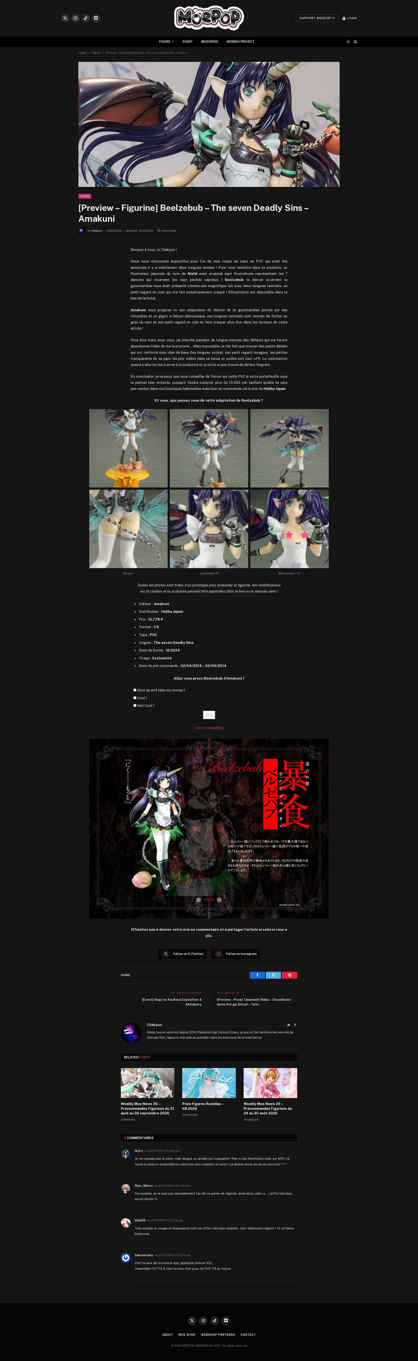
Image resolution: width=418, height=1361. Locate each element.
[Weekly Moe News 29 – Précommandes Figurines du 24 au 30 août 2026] (270, 1083)
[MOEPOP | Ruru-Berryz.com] (209, 18)
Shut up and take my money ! (161, 690)
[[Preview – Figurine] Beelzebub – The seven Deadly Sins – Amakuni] (209, 124)
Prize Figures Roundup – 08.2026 (202, 1106)
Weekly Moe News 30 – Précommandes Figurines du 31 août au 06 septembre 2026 (147, 1109)
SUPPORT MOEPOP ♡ (317, 18)
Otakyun (96, 230)
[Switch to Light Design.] (348, 41)
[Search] (355, 42)
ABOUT (167, 1334)
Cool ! (142, 698)
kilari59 (140, 1220)
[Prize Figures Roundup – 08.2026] (209, 1083)
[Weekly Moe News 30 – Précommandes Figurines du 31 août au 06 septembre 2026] (147, 1083)
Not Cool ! (145, 705)
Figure (84, 196)
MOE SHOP (187, 1334)
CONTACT (248, 1334)
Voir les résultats (209, 728)
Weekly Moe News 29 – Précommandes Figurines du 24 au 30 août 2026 (268, 1109)
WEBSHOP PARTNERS (218, 1334)
